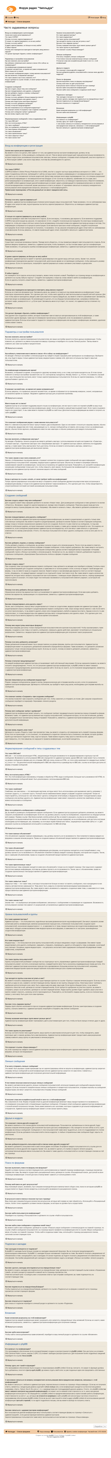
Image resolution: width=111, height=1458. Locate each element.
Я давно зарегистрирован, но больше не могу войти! (23, 45)
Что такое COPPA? (11, 37)
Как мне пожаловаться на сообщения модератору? (22, 107)
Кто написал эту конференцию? (67, 119)
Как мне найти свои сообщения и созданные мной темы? (76, 90)
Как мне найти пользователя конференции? (71, 87)
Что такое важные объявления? (16, 129)
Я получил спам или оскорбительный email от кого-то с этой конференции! (77, 62)
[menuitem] (16, 17)
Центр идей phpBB (33, 1370)
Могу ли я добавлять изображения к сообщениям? (22, 127)
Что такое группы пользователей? (68, 39)
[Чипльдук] (11, 9)
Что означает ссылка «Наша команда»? (70, 49)
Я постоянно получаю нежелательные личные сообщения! (76, 59)
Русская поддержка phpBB (55, 1437)
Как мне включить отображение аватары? (19, 75)
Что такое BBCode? (11, 121)
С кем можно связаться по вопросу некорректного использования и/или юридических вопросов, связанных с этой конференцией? (80, 125)
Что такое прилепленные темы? (16, 133)
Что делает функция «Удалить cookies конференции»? (24, 53)
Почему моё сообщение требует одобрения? (20, 112)
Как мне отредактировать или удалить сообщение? (22, 91)
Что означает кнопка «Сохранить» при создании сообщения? (26, 109)
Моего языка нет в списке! (14, 71)
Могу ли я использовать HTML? (16, 123)
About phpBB (27, 1356)
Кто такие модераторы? (64, 37)
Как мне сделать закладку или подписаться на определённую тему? (79, 99)
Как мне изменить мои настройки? (17, 61)
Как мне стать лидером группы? (67, 43)
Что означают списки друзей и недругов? (70, 70)
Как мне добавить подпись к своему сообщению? (22, 93)
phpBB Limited (76, 1351)
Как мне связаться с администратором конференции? (75, 128)
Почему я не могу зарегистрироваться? (19, 39)
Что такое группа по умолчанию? (67, 47)
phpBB (12, 413)
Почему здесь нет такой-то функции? (69, 121)
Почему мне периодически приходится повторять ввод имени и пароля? (27, 50)
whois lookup (50, 1387)
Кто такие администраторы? (66, 35)
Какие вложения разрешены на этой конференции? (74, 110)
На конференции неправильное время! (18, 67)
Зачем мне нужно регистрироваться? (18, 35)
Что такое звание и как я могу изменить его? (20, 77)
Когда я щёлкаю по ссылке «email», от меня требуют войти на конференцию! (26, 80)
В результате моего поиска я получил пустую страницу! (75, 85)
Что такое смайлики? (12, 125)
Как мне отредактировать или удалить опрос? (21, 99)
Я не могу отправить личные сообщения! (70, 56)
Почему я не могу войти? (14, 43)
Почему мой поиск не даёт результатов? (70, 83)
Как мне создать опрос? (13, 95)
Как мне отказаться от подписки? (67, 103)
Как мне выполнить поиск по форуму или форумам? (74, 81)
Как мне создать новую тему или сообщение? (21, 89)
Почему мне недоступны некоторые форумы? (21, 101)
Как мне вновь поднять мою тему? (17, 114)
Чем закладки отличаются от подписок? (70, 97)
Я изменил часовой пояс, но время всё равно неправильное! (26, 69)
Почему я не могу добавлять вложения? (19, 103)
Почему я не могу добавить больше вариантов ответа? (24, 97)
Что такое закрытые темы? (14, 135)
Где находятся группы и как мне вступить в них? (73, 41)
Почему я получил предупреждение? (18, 105)
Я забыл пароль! (11, 47)
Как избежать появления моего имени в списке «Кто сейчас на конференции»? (26, 64)
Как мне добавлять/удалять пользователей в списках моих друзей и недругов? (80, 73)
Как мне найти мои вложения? (66, 112)
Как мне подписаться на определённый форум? (72, 101)
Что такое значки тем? (13, 137)
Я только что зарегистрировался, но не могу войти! (22, 41)
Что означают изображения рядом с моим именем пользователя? (27, 73)
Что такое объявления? (13, 131)
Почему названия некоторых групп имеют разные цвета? (76, 45)
